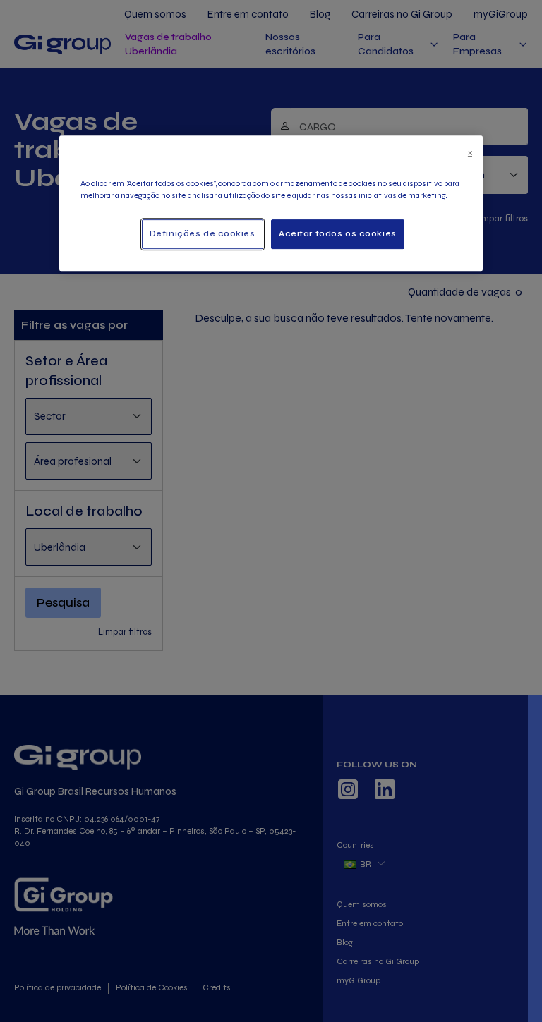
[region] (271, 202)
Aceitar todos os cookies (338, 234)
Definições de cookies (202, 234)
